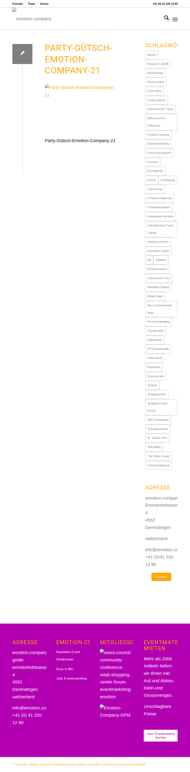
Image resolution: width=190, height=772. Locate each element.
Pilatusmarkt (154, 339)
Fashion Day (155, 189)
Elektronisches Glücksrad (156, 122)
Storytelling (154, 446)
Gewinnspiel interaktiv (160, 216)
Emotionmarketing (158, 143)
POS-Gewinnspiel (158, 348)
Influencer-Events (158, 241)
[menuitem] (18, 3)
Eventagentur (155, 170)
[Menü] (175, 18)
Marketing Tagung (158, 287)
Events (151, 179)
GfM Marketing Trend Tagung (160, 229)
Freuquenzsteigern (158, 207)
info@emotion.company (35, 708)
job (149, 259)
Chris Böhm (154, 90)
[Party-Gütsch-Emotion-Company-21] (22, 54)
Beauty (151, 54)
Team (31, 3)
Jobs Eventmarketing (71, 678)
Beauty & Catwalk (158, 63)
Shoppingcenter (156, 394)
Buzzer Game (155, 81)
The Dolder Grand (158, 456)
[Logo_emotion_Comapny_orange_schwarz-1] (31, 19)
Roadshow (153, 367)
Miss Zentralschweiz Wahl (159, 309)
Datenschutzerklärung (131, 764)
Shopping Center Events (157, 407)
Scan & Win (64, 669)
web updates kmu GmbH (85, 764)
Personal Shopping (158, 321)
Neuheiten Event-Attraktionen (68, 655)
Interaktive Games (158, 250)
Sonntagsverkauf (157, 428)
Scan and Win (155, 376)
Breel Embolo (155, 72)
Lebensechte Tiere (158, 278)
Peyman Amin (155, 330)
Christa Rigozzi (156, 100)
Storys (44, 3)
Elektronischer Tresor (160, 109)
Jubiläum (161, 259)
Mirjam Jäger (155, 296)
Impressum (109, 764)
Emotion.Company (158, 134)
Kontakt (17, 3)
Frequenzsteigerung (159, 198)
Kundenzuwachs (157, 268)
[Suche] (164, 19)
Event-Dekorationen (159, 152)
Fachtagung (168, 179)
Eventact (152, 161)
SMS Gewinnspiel (157, 419)
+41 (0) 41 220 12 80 (165, 3)
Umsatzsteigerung (158, 465)
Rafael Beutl (154, 357)
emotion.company (39, 764)
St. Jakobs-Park (157, 437)
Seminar (152, 385)
